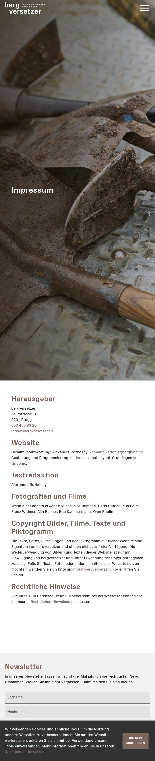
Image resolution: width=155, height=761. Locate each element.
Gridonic (18, 464)
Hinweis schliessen (135, 741)
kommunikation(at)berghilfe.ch (116, 452)
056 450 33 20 (24, 425)
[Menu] (144, 8)
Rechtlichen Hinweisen (50, 602)
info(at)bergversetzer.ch (32, 431)
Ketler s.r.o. (80, 458)
